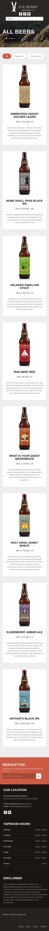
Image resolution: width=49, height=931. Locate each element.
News (35, 926)
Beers (28, 926)
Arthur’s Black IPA (24, 718)
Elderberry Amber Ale (25, 632)
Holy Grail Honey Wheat (24, 544)
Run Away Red (24, 371)
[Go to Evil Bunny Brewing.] (6, 38)
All (7, 56)
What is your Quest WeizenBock (24, 457)
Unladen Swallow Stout (24, 286)
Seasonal (19, 56)
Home (21, 926)
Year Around (35, 56)
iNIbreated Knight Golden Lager (25, 115)
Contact (43, 926)
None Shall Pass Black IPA (24, 202)
